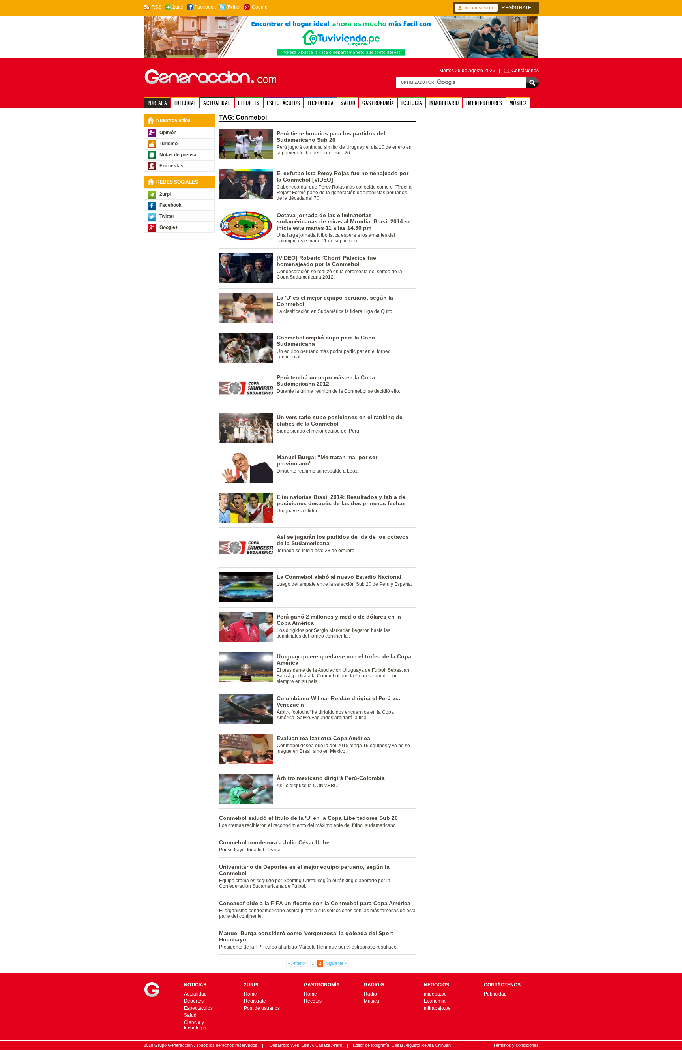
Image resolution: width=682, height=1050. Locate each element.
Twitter (234, 7)
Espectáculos (198, 1008)
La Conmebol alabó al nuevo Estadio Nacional (339, 577)
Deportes (194, 1001)
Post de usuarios (262, 1008)
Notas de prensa (178, 155)
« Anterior (297, 963)
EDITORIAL (185, 102)
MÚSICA (518, 102)
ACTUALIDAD (217, 102)
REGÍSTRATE (516, 8)
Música (371, 1001)
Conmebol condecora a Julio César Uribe (274, 842)
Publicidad (495, 994)
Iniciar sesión (479, 8)
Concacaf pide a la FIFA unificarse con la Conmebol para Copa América (314, 903)
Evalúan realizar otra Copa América (323, 738)
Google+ (261, 7)
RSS (156, 7)
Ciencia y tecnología (195, 1025)
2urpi (178, 7)
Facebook (205, 7)
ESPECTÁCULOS (283, 102)
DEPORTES (249, 102)
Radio (370, 994)
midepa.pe (435, 994)
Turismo (168, 143)
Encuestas (171, 166)
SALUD (348, 102)
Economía (435, 1001)
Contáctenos (525, 70)
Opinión (167, 132)
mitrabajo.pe (437, 1008)
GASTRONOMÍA (378, 102)
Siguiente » (336, 963)
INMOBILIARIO (444, 102)
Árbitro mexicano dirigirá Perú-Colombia (331, 778)
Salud (190, 1015)
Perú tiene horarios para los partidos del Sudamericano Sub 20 (331, 136)
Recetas (313, 1001)
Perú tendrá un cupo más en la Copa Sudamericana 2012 (326, 380)
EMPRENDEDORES (484, 102)
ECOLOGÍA (411, 102)
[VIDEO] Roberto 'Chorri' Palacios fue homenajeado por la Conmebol (326, 261)
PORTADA (157, 102)
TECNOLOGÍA (320, 102)
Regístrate (255, 1001)
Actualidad (195, 994)
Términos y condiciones (516, 1045)
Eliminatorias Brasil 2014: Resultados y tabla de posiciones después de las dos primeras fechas (341, 500)
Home (250, 994)
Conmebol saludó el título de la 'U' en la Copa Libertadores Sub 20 (308, 818)
